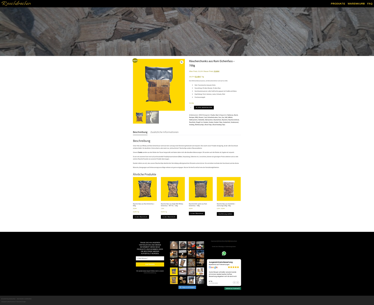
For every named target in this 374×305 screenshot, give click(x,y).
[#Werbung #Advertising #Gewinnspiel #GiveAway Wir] (200, 263)
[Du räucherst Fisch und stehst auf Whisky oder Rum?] (174, 254)
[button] (181, 62)
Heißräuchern (193, 120)
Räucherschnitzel (233, 120)
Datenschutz (233, 241)
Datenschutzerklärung (150, 273)
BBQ (196, 117)
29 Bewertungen (224, 264)
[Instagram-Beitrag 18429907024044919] (174, 263)
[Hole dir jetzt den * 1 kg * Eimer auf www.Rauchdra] (191, 245)
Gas (223, 117)
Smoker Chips (218, 122)
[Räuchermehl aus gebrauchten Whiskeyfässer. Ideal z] (183, 263)
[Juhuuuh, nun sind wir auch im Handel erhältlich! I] (183, 271)
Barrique (191, 117)
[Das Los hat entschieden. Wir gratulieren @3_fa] (191, 263)
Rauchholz (192, 122)
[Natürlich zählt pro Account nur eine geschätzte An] (183, 245)
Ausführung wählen (225, 214)
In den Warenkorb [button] (141, 217)
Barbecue (230, 115)
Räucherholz (217, 120)
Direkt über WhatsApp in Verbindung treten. (224, 246)
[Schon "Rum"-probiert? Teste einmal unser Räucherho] (191, 254)
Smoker (211, 122)
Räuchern (225, 120)
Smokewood (234, 122)
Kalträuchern (209, 120)
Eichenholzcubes (212, 117)
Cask (205, 117)
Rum (217, 115)
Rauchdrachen (11, 299)
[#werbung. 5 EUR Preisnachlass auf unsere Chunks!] (174, 271)
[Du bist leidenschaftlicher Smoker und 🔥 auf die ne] (200, 245)
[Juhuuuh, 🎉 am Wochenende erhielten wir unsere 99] (191, 271)
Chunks (212, 115)
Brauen (201, 117)
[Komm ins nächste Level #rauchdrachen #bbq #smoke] (183, 254)
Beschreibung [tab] (140, 132)
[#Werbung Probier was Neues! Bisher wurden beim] (183, 280)
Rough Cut (199, 122)
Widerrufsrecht (222, 241)
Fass (219, 117)
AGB (228, 241)
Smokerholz (226, 122)
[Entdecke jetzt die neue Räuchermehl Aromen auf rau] (174, 245)
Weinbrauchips (199, 125)
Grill (226, 117)
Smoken (205, 122)
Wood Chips (208, 125)
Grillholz (230, 117)
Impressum (214, 241)
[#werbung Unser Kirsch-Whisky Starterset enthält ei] (200, 271)
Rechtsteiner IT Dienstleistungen (17, 301)
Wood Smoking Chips (219, 125)
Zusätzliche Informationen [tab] (164, 132)
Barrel (236, 115)
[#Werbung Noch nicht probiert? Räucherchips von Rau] (174, 280)
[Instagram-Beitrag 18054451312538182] (200, 254)
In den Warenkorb (204, 107)
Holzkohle (201, 120)
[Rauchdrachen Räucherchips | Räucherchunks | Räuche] (191, 280)
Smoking (191, 125)
